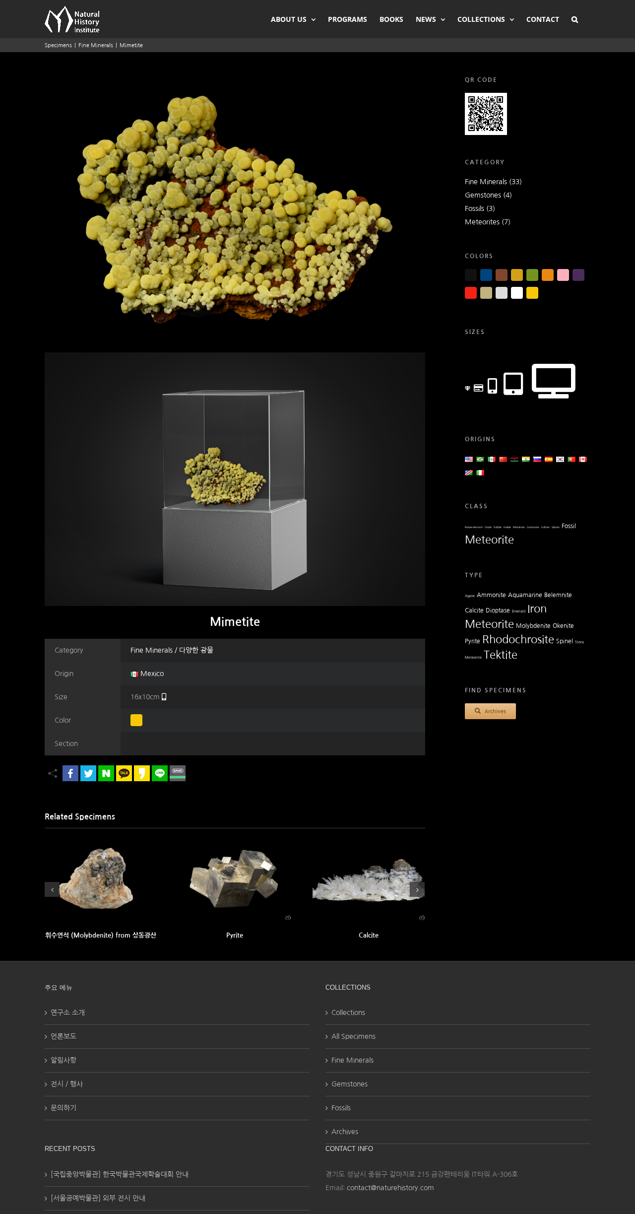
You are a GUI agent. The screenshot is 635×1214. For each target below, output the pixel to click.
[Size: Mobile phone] (164, 696)
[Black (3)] (471, 275)
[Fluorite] (369, 879)
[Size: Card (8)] (478, 388)
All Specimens (353, 1036)
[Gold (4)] (517, 275)
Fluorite (368, 935)
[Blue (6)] (486, 275)
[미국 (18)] (469, 459)
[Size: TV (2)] (553, 378)
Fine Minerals (352, 1060)
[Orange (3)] (548, 275)
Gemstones (349, 1083)
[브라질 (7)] (480, 459)
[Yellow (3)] (532, 293)
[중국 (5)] (503, 459)
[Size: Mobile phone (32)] (492, 385)
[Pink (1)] (563, 275)
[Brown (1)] (502, 275)
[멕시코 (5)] (492, 459)
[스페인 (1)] (549, 459)
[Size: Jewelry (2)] (467, 389)
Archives (344, 1131)
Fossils (341, 1107)
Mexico (151, 673)
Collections (348, 1012)
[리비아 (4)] (514, 459)
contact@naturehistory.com (390, 1187)
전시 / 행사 (67, 1083)
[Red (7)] (471, 293)
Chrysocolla (235, 935)
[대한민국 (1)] (560, 459)
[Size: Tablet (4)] (513, 383)
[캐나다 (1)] (583, 459)
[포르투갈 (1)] (571, 459)
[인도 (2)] (526, 459)
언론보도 (63, 1036)
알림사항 (63, 1060)
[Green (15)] (532, 275)
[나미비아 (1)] (469, 472)
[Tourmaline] (101, 879)
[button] (575, 18)
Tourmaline (101, 935)
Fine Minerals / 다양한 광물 (171, 650)
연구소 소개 (68, 1012)
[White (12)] (517, 293)
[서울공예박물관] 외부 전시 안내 (98, 1198)
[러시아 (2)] (537, 459)
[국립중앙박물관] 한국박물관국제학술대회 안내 (120, 1174)
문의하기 (63, 1107)
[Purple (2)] (578, 275)
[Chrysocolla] (235, 879)
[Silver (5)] (502, 293)
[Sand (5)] (486, 293)
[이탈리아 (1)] (480, 472)
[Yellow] (136, 720)
